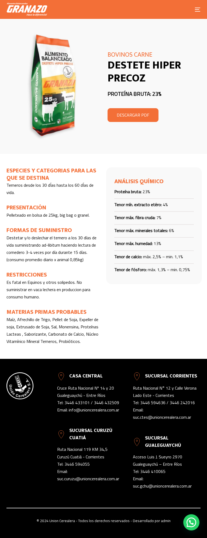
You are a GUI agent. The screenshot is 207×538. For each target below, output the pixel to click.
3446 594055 (77, 464)
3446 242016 (182, 402)
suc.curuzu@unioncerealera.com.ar (88, 478)
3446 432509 (106, 402)
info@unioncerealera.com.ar (94, 410)
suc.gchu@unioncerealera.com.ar (162, 486)
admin (166, 520)
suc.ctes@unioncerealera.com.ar (162, 417)
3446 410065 (152, 471)
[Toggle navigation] (168, 10)
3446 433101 (77, 402)
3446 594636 (152, 402)
